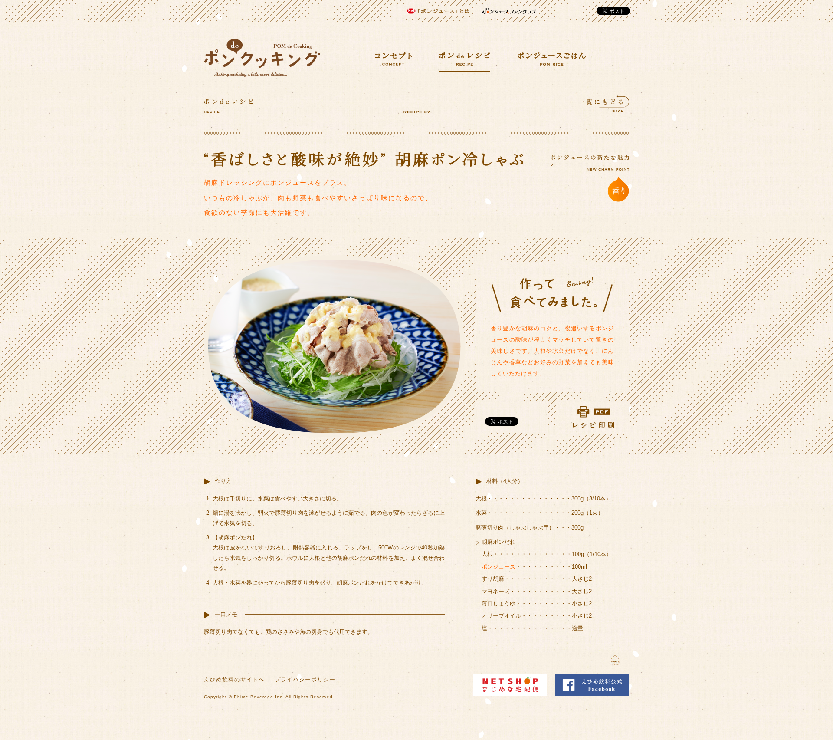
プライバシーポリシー (305, 679)
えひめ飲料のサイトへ (234, 679)
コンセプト (393, 59)
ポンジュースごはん (552, 59)
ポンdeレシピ (464, 62)
